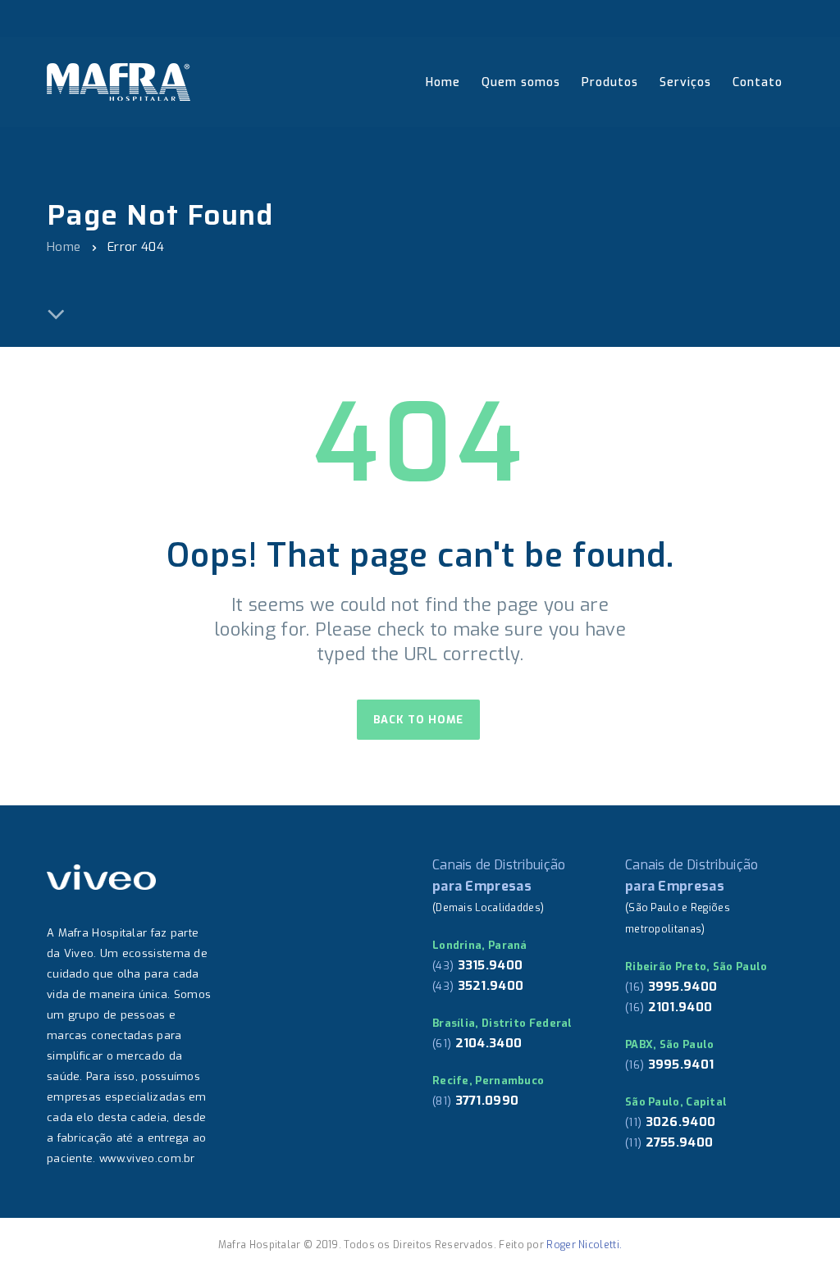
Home (63, 247)
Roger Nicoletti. (584, 1244)
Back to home (418, 720)
